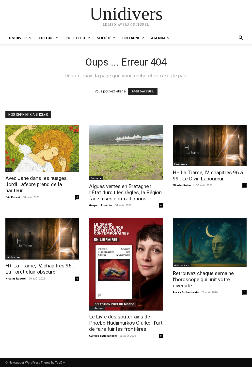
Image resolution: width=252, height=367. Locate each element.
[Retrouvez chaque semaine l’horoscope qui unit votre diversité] (210, 242)
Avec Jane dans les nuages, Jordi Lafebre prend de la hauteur (36, 184)
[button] (241, 38)
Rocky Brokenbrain (186, 292)
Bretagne (131, 37)
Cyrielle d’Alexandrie (103, 335)
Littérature (180, 164)
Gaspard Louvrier (100, 205)
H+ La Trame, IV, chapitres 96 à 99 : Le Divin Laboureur (208, 176)
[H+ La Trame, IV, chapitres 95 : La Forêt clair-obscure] (42, 239)
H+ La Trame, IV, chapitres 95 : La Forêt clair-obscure (39, 269)
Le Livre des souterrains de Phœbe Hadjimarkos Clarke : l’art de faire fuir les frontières (126, 323)
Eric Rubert (12, 197)
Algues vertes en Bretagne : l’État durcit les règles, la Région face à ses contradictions (125, 192)
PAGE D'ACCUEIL (143, 91)
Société (104, 37)
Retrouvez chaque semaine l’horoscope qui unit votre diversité (203, 279)
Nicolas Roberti (183, 185)
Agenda (158, 37)
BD (8, 170)
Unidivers (18, 37)
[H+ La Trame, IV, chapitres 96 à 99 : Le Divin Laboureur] (210, 145)
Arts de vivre (181, 265)
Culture (46, 37)
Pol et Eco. (75, 37)
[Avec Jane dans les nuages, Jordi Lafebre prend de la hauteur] (42, 148)
